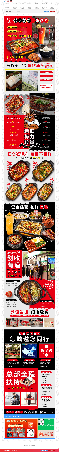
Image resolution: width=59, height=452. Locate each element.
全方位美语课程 (51, 7)
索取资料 (53, 11)
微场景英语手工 (51, 3)
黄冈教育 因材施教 (15, 7)
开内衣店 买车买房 (37, 3)
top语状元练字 (36, 7)
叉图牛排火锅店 (29, 8)
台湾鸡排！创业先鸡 (29, 3)
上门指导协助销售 (37, 4)
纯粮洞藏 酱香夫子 (51, 4)
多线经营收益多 (14, 4)
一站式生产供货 (22, 8)
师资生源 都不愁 (7, 4)
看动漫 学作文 (29, 4)
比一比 (18, 11)
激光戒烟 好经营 (29, 7)
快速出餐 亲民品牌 (7, 3)
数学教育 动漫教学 (22, 3)
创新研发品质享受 (52, 8)
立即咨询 (47, 11)
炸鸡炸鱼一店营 (22, 7)
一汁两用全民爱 (7, 8)
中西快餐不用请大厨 (44, 7)
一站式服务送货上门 (37, 8)
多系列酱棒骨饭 (22, 4)
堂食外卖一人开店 (15, 3)
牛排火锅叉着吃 (14, 8)
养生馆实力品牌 (44, 8)
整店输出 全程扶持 (7, 7)
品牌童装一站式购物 (44, 3)
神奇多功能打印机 (44, 4)
